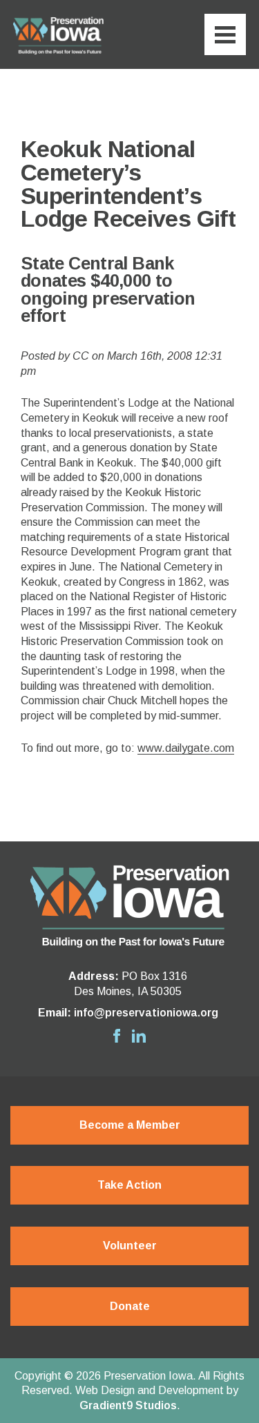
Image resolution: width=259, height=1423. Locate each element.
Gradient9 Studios (128, 1405)
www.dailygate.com (185, 748)
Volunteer (130, 1245)
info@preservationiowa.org (146, 1012)
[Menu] (225, 34)
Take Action (129, 1185)
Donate (130, 1306)
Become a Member (129, 1125)
